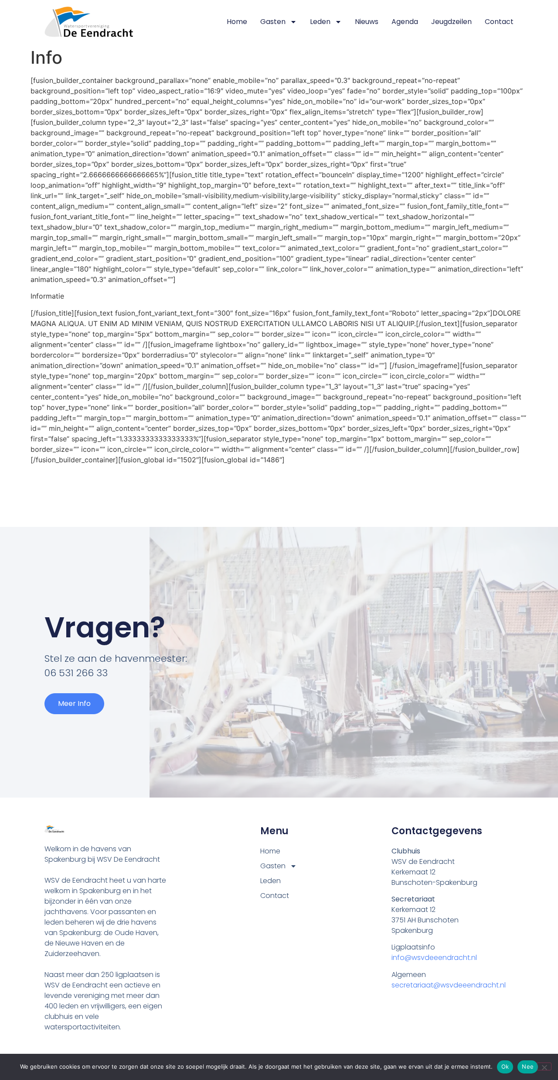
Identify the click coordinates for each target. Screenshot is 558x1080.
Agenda (404, 22)
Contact (499, 22)
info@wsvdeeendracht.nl (434, 958)
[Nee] (544, 1066)
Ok (505, 1066)
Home (237, 22)
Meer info (74, 703)
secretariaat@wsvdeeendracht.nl (448, 985)
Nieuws (366, 22)
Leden (320, 22)
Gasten (273, 22)
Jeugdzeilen (451, 22)
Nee (528, 1066)
